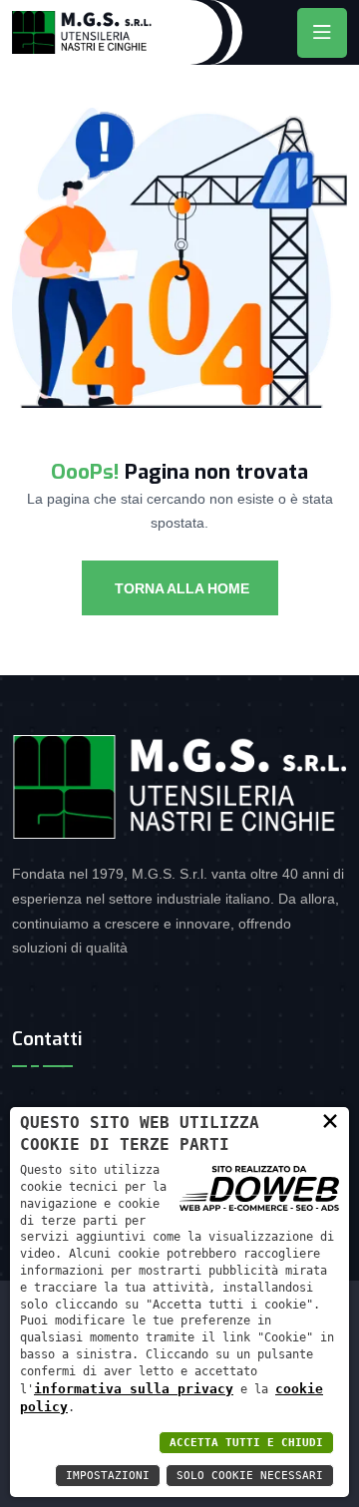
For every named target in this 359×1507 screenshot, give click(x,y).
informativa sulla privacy (133, 1388)
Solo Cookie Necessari (250, 1475)
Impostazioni (108, 1475)
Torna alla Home (180, 588)
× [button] (330, 1120)
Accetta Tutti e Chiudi (246, 1442)
